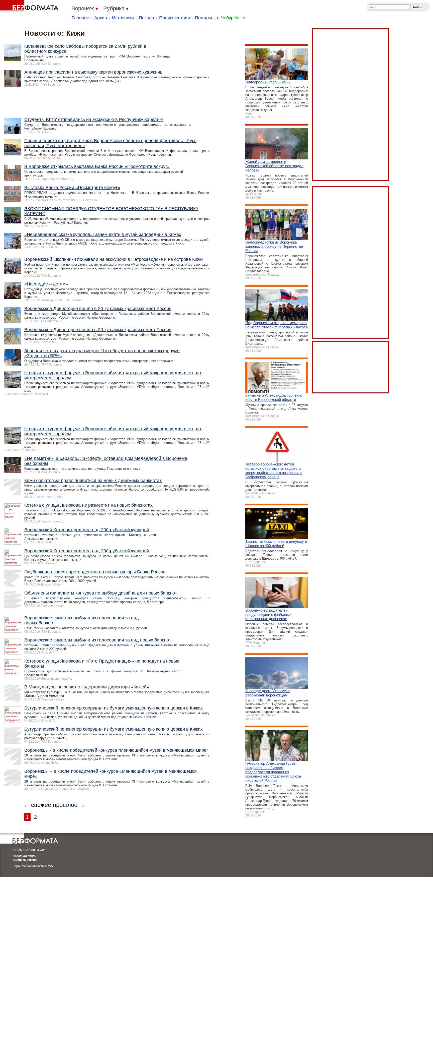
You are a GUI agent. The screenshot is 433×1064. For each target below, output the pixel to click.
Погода (146, 17)
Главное (80, 17)
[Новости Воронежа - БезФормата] (30, 6)
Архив (100, 17)
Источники (123, 17)
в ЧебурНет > (231, 17)
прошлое (65, 804)
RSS (50, 866)
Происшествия (174, 17)
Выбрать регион (25, 860)
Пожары (203, 17)
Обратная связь (24, 856)
